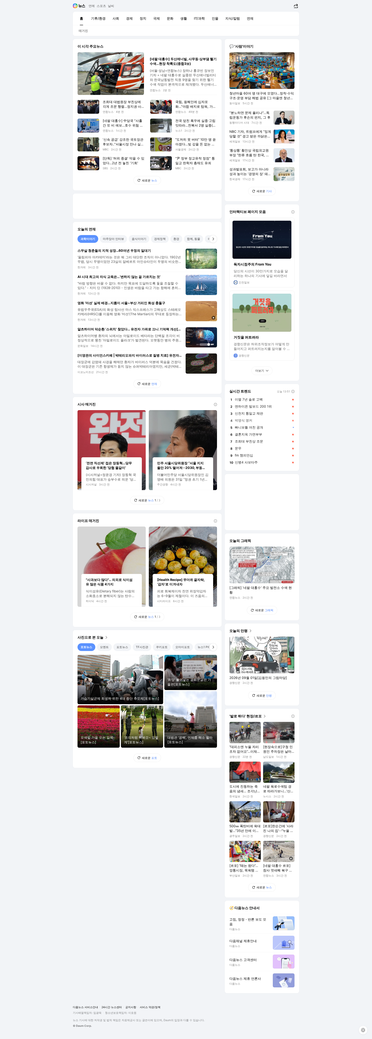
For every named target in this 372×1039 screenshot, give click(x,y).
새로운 (149, 180)
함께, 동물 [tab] (193, 239)
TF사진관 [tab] (142, 647)
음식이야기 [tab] (139, 239)
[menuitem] (81, 18)
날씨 (111, 6)
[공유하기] (295, 6)
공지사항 (130, 1007)
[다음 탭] (213, 239)
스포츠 (101, 6)
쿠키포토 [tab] (162, 647)
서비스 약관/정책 (150, 1007)
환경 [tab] (176, 239)
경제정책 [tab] (160, 239)
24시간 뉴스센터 (112, 1007)
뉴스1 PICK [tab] (205, 647)
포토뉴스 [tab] (86, 647)
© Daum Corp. (82, 1025)
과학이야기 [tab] (88, 239)
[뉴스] (81, 6)
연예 (92, 6)
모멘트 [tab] (104, 647)
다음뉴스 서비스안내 (85, 1007)
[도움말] (215, 404)
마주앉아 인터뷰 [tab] (113, 239)
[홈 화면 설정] (363, 1030)
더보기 (259, 370)
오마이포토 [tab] (182, 647)
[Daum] (75, 6)
